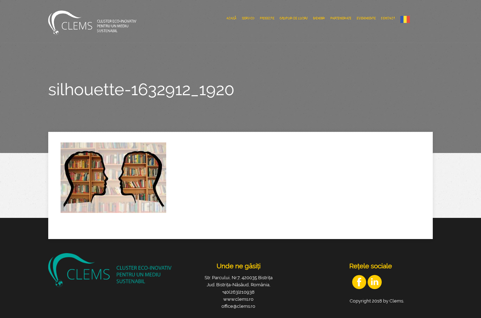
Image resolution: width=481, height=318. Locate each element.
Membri (319, 18)
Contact (388, 18)
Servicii (248, 18)
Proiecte (267, 18)
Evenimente (366, 18)
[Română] (406, 19)
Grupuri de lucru (294, 18)
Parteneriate (340, 18)
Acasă (231, 18)
